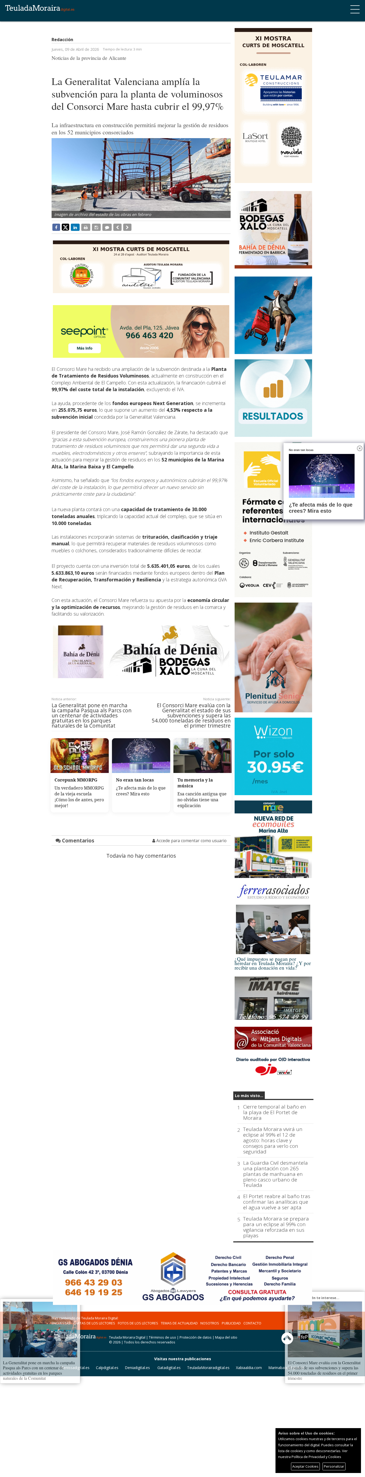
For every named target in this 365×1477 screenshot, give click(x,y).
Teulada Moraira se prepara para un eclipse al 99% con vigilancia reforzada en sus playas (276, 1227)
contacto (252, 1323)
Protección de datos (196, 1337)
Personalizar (334, 1466)
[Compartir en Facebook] (56, 227)
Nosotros (209, 1323)
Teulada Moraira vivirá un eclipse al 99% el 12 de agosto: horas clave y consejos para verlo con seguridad (272, 1140)
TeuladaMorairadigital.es (208, 1367)
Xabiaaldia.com (249, 1367)
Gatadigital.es (169, 1367)
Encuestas (61, 1323)
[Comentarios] (107, 227)
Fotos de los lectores (138, 1323)
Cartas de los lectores (94, 1323)
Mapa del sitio (226, 1337)
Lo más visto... (249, 1095)
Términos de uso (162, 1337)
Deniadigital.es (137, 1367)
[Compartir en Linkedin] (75, 227)
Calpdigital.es (107, 1367)
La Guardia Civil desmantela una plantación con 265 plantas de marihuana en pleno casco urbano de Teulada (275, 1174)
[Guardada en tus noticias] (96, 227)
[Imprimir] (85, 227)
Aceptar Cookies (305, 1466)
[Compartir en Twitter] (65, 227)
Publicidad (231, 1323)
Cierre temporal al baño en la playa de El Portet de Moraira (274, 1112)
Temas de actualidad (179, 1323)
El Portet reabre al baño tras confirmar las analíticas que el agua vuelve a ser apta (276, 1202)
